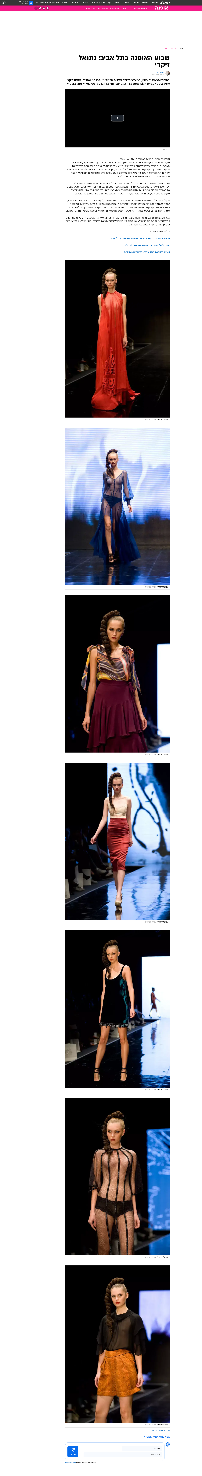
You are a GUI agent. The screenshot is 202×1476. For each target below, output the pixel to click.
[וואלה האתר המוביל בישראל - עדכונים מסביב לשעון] (165, 2)
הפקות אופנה (102, 8)
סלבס (117, 3)
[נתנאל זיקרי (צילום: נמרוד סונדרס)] (117, 341)
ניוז (151, 8)
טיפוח (125, 8)
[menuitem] (153, 2)
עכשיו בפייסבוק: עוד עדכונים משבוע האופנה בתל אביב (140, 238)
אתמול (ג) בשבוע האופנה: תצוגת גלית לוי (147, 245)
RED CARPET (115, 8)
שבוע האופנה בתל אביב (160, 1430)
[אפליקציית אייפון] (43, 8)
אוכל (103, 3)
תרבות (126, 3)
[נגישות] (3, 3)
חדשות (154, 3)
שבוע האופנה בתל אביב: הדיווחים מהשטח (147, 252)
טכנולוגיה (75, 3)
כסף (110, 3)
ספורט (145, 3)
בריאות (94, 3)
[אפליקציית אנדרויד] (47, 8)
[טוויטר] (40, 8)
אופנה (64, 3)
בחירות (136, 3)
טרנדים (132, 8)
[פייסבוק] (36, 8)
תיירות (85, 3)
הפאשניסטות (142, 8)
